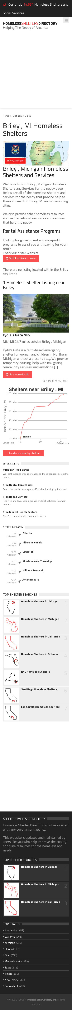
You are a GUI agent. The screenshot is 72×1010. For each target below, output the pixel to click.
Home (6, 116)
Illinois (8, 974)
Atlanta (27, 533)
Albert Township (32, 542)
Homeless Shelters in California (40, 636)
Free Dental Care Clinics (17, 485)
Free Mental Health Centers (20, 512)
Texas (8, 967)
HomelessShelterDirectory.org (40, 1000)
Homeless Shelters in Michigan (40, 619)
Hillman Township (33, 570)
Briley (28, 116)
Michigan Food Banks (16, 469)
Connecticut (11, 986)
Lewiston (28, 551)
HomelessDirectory (30, 23)
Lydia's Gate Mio (16, 335)
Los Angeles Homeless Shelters (40, 707)
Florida (9, 949)
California (10, 936)
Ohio (7, 955)
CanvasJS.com (63, 443)
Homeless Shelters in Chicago (39, 601)
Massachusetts (13, 961)
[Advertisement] (36, 72)
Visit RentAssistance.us (22, 258)
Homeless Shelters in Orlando (39, 654)
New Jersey (11, 980)
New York (10, 930)
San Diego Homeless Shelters (39, 689)
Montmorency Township (37, 561)
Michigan (17, 116)
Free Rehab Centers (15, 496)
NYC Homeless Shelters (35, 671)
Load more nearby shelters (24, 453)
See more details (18, 374)
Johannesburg (30, 579)
